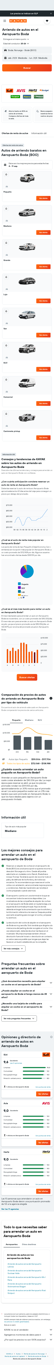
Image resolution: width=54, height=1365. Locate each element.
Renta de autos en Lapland (15, 1356)
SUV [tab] (40, 720)
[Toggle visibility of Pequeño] (23, 583)
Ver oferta (43, 198)
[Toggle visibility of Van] (21, 599)
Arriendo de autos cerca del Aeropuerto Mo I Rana (27, 1278)
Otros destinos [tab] (29, 1244)
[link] (27, 677)
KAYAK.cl (9, 1354)
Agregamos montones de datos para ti (22, 1334)
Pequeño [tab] (16, 720)
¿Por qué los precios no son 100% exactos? (25, 1339)
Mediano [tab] (29, 720)
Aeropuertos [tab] (12, 1244)
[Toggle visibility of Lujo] (21, 591)
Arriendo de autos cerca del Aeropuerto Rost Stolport (27, 1291)
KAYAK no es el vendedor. (16, 1329)
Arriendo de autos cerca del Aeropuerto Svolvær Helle (24, 1272)
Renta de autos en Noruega (34, 1354)
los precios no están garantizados (16, 1322)
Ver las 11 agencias (10, 1209)
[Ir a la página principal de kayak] (18, 20)
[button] (51, 13)
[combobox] (16, 39)
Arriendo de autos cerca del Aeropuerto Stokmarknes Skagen (24, 1285)
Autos (18, 1354)
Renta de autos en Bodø (37, 1356)
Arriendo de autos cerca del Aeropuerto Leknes (24, 1265)
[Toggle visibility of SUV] (21, 587)
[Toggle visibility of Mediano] (23, 595)
